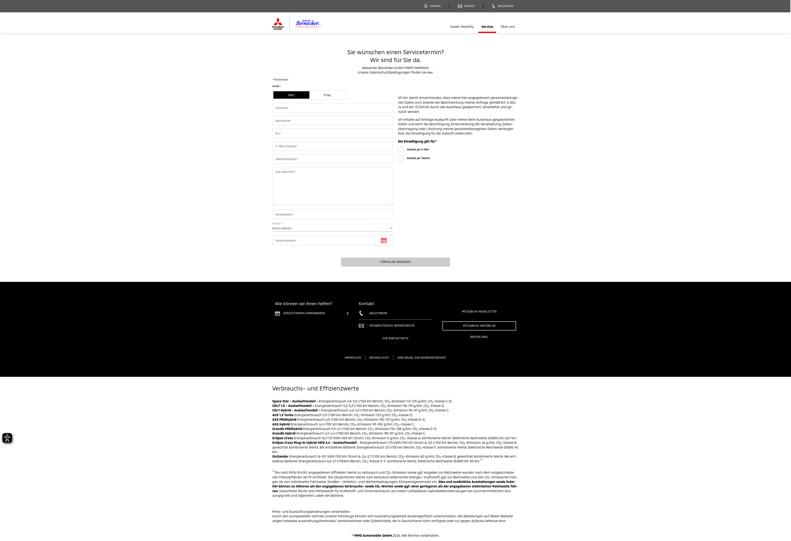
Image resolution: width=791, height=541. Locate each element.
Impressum (353, 357)
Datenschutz (379, 357)
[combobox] (332, 228)
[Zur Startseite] (303, 23)
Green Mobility (462, 26)
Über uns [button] (508, 26)
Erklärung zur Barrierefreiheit (422, 357)
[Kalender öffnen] (384, 240)
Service (487, 26)
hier (430, 72)
